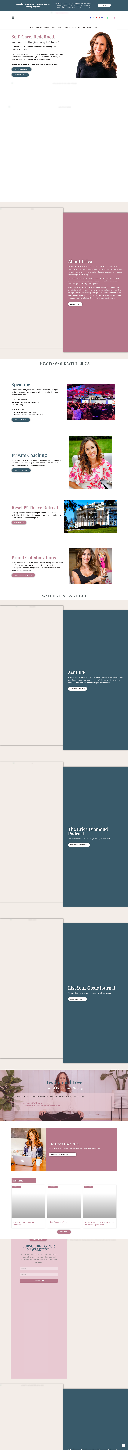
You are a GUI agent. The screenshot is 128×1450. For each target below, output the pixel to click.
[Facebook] (90, 17)
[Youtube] (96, 17)
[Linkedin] (102, 17)
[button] (114, 17)
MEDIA (89, 27)
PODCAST (46, 27)
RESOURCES (81, 27)
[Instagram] (104, 17)
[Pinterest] (99, 17)
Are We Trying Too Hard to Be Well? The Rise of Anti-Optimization (99, 1223)
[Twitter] (93, 17)
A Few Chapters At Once (58, 1222)
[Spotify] (107, 17)
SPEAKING (39, 27)
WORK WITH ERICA (57, 27)
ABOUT (31, 27)
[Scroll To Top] (123, 1445)
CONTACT (95, 27)
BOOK (74, 27)
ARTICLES (67, 27)
